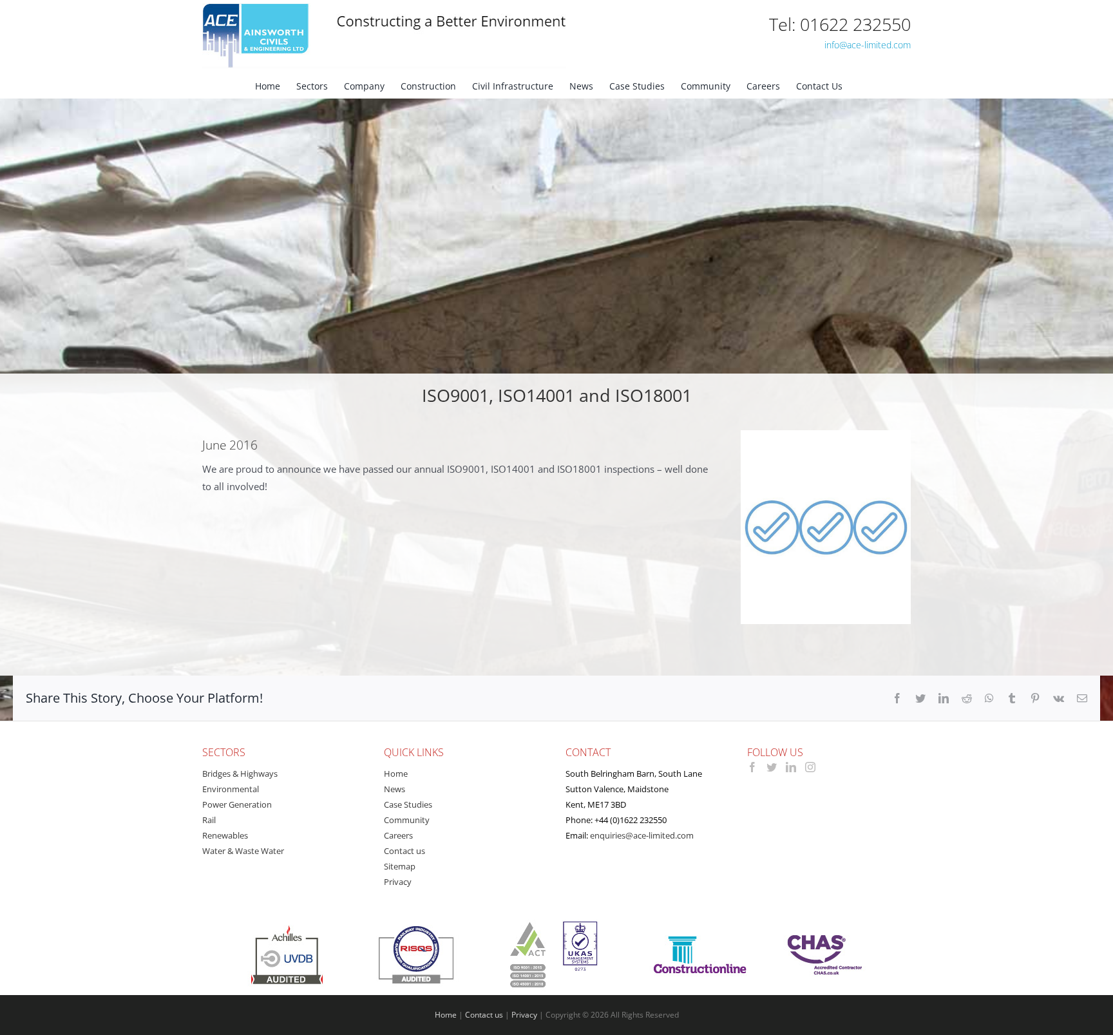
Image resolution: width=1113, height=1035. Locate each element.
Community (407, 820)
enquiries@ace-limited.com (642, 835)
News (394, 789)
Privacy (398, 882)
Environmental (230, 789)
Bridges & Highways (240, 773)
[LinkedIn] (791, 767)
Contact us (404, 851)
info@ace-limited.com (867, 45)
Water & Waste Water (243, 851)
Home (396, 773)
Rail (209, 820)
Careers (398, 835)
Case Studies (408, 804)
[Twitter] (771, 767)
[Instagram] (810, 767)
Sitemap (399, 866)
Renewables (225, 835)
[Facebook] (752, 767)
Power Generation (237, 804)
